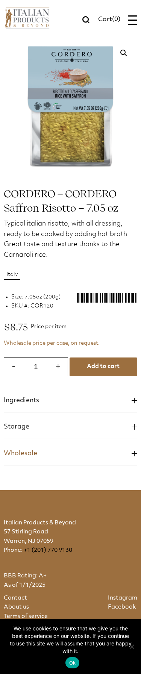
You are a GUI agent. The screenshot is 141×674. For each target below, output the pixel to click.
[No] (131, 646)
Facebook (122, 607)
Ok (72, 663)
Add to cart (103, 367)
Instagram (122, 598)
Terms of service (26, 616)
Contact (15, 598)
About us (16, 607)
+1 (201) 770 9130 (48, 550)
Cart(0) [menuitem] (109, 20)
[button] (123, 53)
